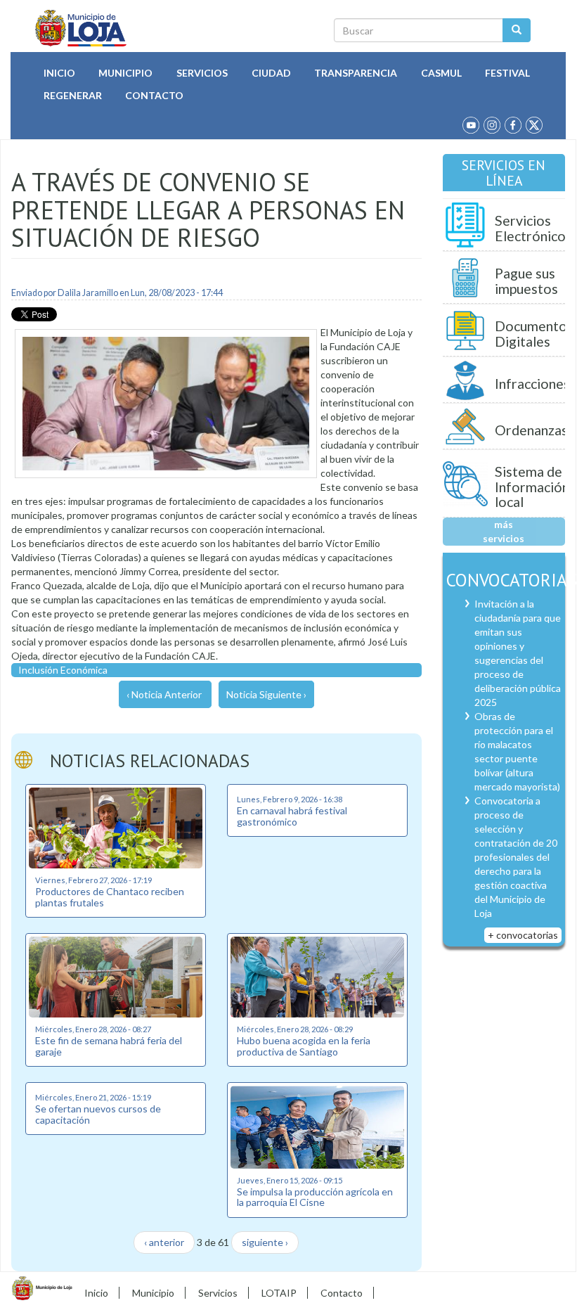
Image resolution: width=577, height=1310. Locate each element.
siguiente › (265, 1242)
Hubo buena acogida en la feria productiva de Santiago (303, 1045)
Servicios (202, 73)
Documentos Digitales (534, 333)
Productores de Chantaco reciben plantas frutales (109, 896)
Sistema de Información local (532, 486)
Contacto (154, 95)
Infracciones (532, 383)
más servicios (503, 531)
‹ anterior (164, 1242)
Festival (507, 73)
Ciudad (271, 73)
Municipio (125, 73)
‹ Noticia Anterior (164, 694)
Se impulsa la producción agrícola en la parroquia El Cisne (315, 1197)
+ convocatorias (523, 935)
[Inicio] (81, 28)
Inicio (59, 73)
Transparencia (355, 73)
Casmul (441, 73)
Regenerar (73, 95)
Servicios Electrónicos (533, 228)
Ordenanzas (531, 430)
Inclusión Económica (63, 670)
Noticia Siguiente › (266, 694)
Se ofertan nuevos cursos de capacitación (98, 1114)
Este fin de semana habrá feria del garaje (108, 1045)
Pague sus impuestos (526, 281)
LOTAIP (279, 1293)
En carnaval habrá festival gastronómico (292, 815)
